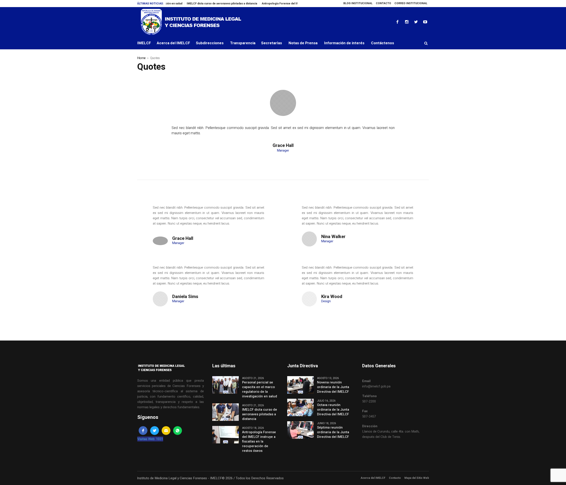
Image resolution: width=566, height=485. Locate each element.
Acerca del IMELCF (373, 478)
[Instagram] (406, 22)
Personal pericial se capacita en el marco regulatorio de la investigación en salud (259, 389)
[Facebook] (397, 22)
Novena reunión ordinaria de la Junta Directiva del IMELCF (333, 387)
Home (141, 58)
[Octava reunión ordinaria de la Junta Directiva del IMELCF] (300, 407)
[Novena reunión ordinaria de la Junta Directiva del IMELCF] (300, 384)
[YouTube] (425, 22)
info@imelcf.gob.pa (376, 386)
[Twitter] (416, 22)
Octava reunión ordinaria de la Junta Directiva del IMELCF (333, 410)
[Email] (166, 430)
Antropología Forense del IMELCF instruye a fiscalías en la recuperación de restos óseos (259, 441)
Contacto (395, 478)
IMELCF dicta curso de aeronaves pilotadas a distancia (209, 4)
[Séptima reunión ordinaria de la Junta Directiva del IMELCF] (300, 429)
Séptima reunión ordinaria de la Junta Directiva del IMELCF (333, 432)
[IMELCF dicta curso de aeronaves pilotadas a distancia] (225, 412)
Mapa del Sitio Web (416, 478)
